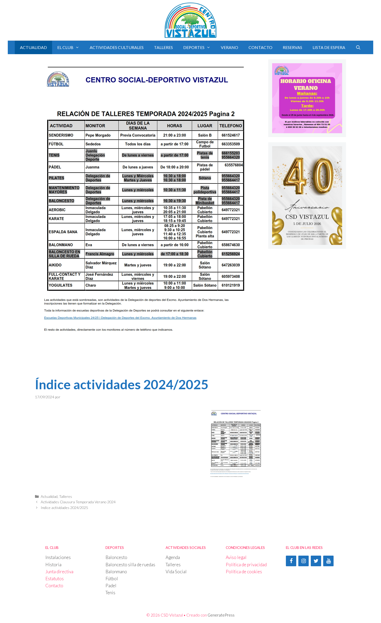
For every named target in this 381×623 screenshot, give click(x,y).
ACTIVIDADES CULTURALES (117, 47)
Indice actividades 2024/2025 (64, 507)
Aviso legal (236, 557)
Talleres (65, 496)
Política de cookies (244, 571)
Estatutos (54, 578)
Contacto (54, 585)
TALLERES (163, 47)
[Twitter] (316, 561)
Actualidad (33, 47)
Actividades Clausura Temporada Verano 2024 (78, 502)
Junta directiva (59, 571)
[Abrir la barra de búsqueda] (358, 47)
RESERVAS (292, 47)
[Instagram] (303, 561)
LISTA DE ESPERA (329, 47)
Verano (229, 47)
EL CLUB (65, 47)
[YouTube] (328, 561)
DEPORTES (193, 47)
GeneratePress (221, 615)
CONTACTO (260, 47)
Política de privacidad (246, 564)
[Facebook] (291, 561)
